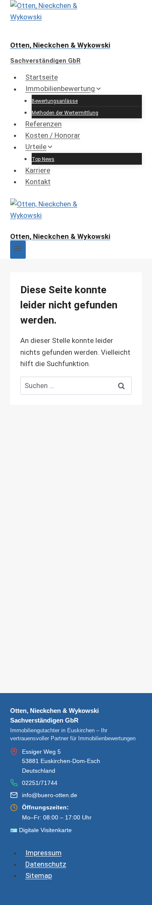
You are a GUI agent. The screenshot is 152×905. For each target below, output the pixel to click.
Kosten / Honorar (52, 135)
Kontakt (38, 181)
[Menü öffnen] (18, 250)
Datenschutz (45, 864)
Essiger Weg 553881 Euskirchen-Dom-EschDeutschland (61, 761)
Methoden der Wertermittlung (65, 113)
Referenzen (43, 124)
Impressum (43, 853)
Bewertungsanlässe (55, 101)
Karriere (37, 170)
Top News (43, 159)
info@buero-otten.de (49, 795)
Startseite (41, 77)
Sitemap (38, 875)
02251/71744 (39, 782)
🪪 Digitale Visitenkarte (41, 830)
